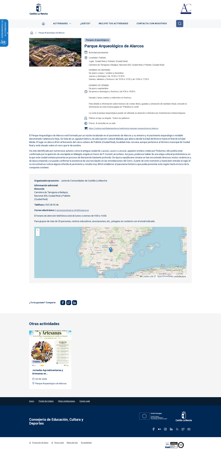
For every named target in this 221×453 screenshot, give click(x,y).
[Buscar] (179, 23)
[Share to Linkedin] (74, 302)
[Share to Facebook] (62, 302)
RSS (177, 429)
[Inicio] (186, 9)
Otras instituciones (66, 401)
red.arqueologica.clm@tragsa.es (72, 210)
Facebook (154, 429)
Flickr (159, 429)
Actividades (60, 23)
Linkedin (171, 429)
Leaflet (146, 276)
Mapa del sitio (72, 443)
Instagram (165, 429)
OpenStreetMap (165, 276)
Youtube (189, 429)
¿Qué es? (85, 23)
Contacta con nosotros (152, 23)
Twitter (183, 429)
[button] (110, 249)
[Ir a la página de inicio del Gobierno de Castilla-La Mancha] (38, 9)
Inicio (43, 23)
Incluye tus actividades (113, 23)
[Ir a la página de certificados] (178, 445)
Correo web (85, 401)
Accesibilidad (86, 443)
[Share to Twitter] (68, 302)
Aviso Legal (59, 443)
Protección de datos (40, 443)
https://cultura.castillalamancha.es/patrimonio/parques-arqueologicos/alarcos (123, 128)
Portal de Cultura (46, 401)
